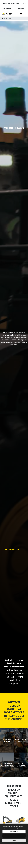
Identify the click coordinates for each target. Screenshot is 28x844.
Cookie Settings (14, 831)
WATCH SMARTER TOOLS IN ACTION (13, 549)
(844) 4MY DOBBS (7, 8)
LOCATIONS (21, 8)
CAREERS (5, 4)
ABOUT (17, 4)
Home (2, 18)
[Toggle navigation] (21, 13)
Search (24, 4)
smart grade (8, 18)
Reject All (14, 840)
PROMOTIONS (11, 4)
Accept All (14, 836)
